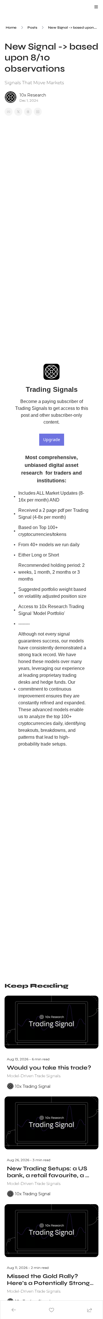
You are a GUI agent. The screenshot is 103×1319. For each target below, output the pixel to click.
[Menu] (96, 7)
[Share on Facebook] (9, 112)
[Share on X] (18, 112)
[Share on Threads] (28, 112)
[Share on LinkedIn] (38, 112)
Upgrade (51, 439)
